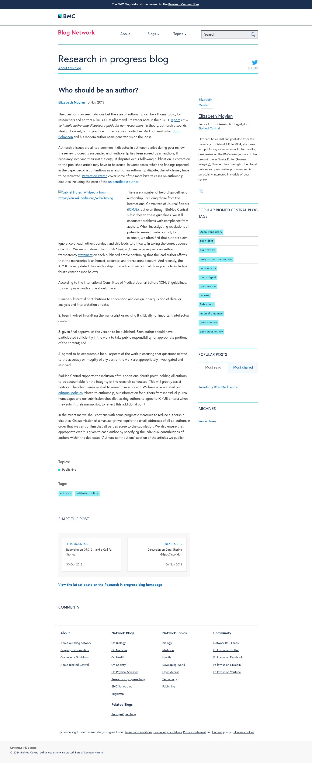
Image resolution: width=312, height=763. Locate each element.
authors (65, 493)
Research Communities (183, 4)
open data (207, 241)
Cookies (217, 732)
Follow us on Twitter (226, 650)
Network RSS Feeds (226, 643)
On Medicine (119, 650)
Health (166, 657)
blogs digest (208, 277)
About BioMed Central (74, 664)
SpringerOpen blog (123, 714)
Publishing (69, 469)
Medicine (168, 650)
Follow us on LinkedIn (227, 664)
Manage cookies (243, 732)
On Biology (118, 643)
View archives (207, 421)
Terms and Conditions (138, 732)
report (175, 120)
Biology (167, 643)
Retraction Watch (94, 176)
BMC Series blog (121, 686)
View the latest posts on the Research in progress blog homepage (110, 584)
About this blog (69, 68)
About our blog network (75, 643)
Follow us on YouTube (227, 672)
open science (208, 322)
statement (85, 255)
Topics (178, 34)
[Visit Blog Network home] (76, 34)
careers (204, 295)
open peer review (211, 331)
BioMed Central (209, 128)
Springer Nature (93, 752)
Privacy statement (194, 732)
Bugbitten (117, 694)
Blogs (152, 34)
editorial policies (70, 393)
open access (208, 286)
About (125, 34)
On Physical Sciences (124, 672)
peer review (207, 250)
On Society (118, 664)
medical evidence (211, 313)
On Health (118, 657)
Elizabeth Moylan (215, 116)
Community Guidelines (74, 657)
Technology (169, 679)
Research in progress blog (113, 59)
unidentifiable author (123, 182)
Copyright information (74, 650)
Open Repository (211, 232)
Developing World (173, 664)
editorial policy (87, 493)
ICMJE (133, 209)
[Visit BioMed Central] (66, 17)
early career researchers (216, 259)
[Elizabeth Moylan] (206, 107)
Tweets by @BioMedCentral (218, 387)
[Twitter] (201, 191)
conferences (208, 268)
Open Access (170, 672)
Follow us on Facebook (228, 657)
